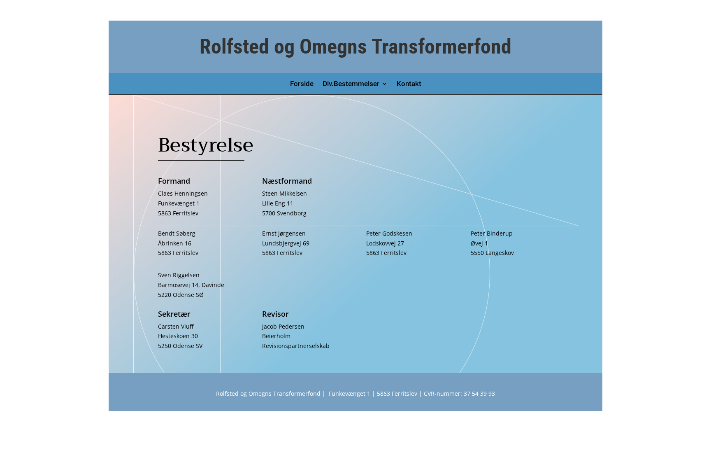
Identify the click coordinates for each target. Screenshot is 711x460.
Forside (302, 84)
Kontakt (409, 84)
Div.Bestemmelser (351, 84)
